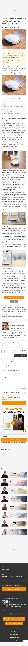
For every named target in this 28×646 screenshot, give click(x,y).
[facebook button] (5, 619)
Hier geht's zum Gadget (14, 297)
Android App (19, 623)
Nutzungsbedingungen (8, 395)
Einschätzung (7, 115)
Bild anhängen (21, 388)
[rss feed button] (23, 619)
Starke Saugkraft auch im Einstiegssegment (10, 110)
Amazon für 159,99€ (15, 98)
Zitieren (17, 355)
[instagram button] (12, 619)
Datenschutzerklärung (7, 394)
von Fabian (17, 27)
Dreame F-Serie (19, 125)
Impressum (14, 631)
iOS (12, 60)
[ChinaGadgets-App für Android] (9, 350)
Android (6, 60)
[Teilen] (14, 301)
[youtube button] (8, 619)
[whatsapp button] (20, 619)
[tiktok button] (16, 619)
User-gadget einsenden (15, 589)
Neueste (19, 342)
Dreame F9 (14, 174)
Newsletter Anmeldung (14, 439)
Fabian (12, 322)
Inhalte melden (14, 634)
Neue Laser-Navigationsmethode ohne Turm (13, 107)
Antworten (23, 355)
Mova (18, 66)
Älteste (24, 342)
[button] (10, 613)
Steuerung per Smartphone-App (11, 113)
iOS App (10, 623)
